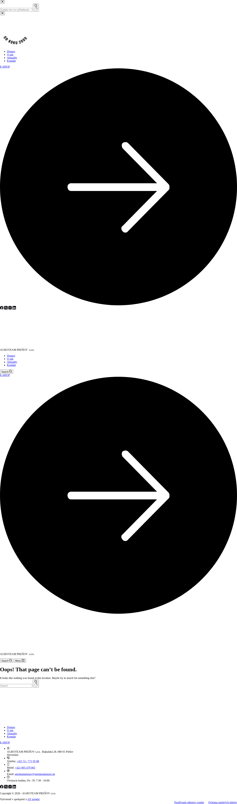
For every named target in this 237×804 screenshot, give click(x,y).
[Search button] (36, 684)
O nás (10, 358)
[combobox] (16, 686)
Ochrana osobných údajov (222, 802)
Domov (11, 355)
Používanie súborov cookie (189, 802)
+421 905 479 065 (25, 767)
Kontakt (11, 365)
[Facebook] (2, 787)
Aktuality (12, 361)
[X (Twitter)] (6, 787)
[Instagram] (10, 787)
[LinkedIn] (14, 787)
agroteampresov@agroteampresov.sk (35, 774)
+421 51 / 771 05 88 (28, 761)
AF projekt (34, 799)
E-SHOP (5, 742)
